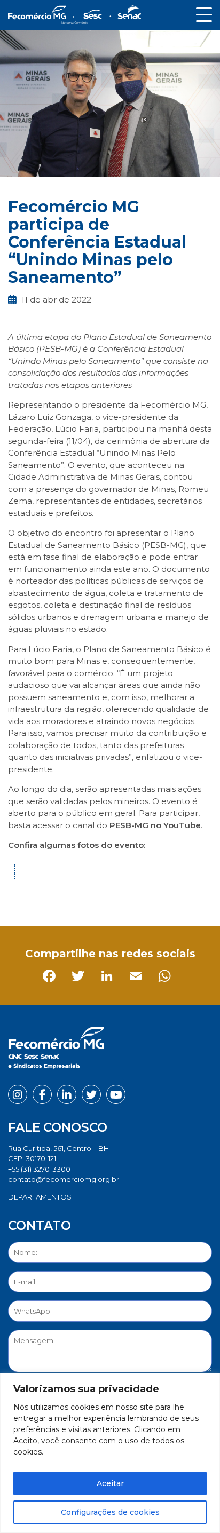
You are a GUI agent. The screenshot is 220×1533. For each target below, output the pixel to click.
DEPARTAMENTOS (40, 1197)
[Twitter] (47, 895)
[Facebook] (18, 895)
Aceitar (110, 1483)
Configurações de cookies (110, 1512)
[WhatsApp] (133, 895)
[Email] (105, 895)
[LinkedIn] (76, 895)
